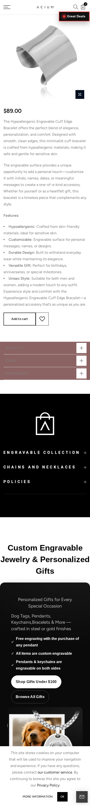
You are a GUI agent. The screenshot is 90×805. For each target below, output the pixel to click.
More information (38, 796)
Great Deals (76, 16)
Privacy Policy (48, 785)
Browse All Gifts (30, 697)
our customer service (55, 772)
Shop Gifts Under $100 (36, 682)
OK (62, 796)
